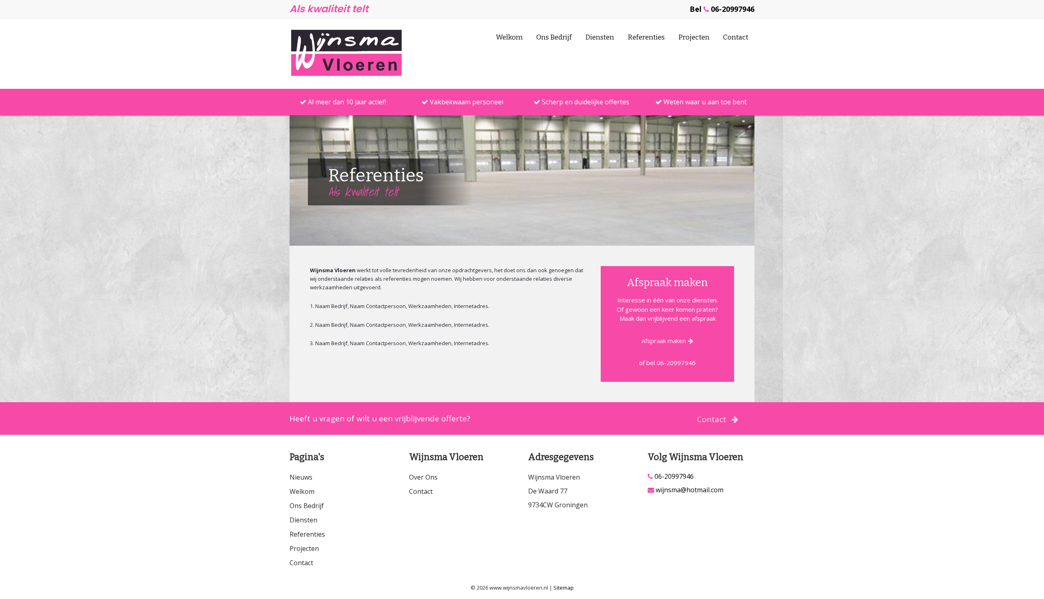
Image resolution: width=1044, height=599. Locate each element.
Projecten (694, 37)
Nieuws (301, 477)
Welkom (509, 37)
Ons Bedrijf (554, 37)
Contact (735, 37)
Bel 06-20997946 (722, 9)
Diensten (599, 37)
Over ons (423, 477)
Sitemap (563, 587)
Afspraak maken (663, 341)
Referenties (646, 37)
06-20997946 (673, 476)
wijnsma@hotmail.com (688, 490)
